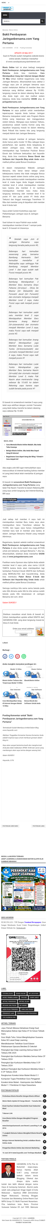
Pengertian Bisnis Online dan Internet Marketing (20, 1148)
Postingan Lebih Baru (10, 826)
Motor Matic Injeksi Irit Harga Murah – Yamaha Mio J (22, 1101)
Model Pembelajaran (10, 997)
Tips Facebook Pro (9, 1017)
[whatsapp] (23, 656)
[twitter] (11, 656)
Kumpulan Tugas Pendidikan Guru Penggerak (20, 1079)
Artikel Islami (24, 1001)
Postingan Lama (38, 826)
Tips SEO (24, 997)
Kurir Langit (34, 997)
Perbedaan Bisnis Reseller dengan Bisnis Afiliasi (21, 1096)
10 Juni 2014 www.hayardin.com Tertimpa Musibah (21, 1153)
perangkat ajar (8, 1013)
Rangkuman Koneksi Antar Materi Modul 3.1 (20, 1075)
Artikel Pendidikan (9, 1001)
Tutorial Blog (8, 993)
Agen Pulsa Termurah (10, 1009)
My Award (23, 1005)
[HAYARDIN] (7, 8)
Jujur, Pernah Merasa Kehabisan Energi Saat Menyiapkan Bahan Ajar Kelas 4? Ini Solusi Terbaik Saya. (22, 1031)
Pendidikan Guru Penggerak (27, 1013)
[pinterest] (17, 656)
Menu (5, 15)
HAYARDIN (31, 1218)
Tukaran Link (7, 1113)
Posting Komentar (26, 48)
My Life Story (33, 993)
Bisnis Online (20, 993)
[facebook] (5, 656)
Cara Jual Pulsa (27, 1009)
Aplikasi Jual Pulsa (9, 1005)
